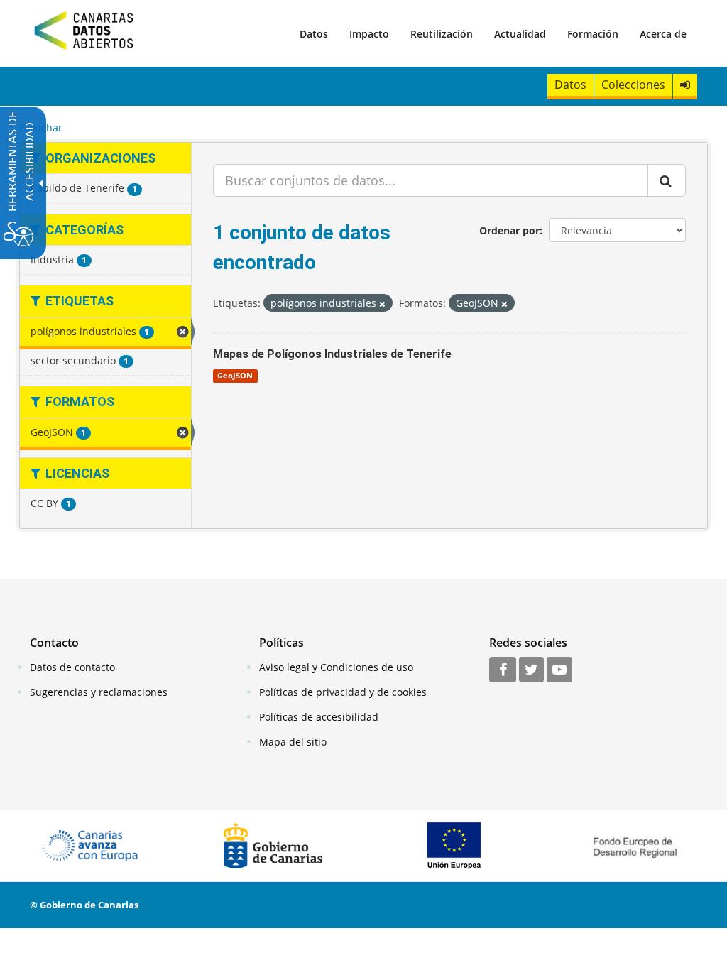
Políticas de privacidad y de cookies (343, 692)
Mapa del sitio (293, 741)
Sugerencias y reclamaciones (99, 692)
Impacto (369, 33)
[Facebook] (502, 670)
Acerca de (663, 33)
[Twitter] (531, 670)
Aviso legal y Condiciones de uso (336, 667)
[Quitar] (382, 303)
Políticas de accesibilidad (318, 717)
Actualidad (520, 33)
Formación (592, 33)
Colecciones (633, 84)
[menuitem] (314, 33)
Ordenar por (509, 230)
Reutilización (441, 33)
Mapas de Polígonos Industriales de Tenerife (332, 354)
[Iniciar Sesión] (685, 85)
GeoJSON (235, 376)
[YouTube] (559, 670)
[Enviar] (666, 180)
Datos (314, 33)
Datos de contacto (72, 667)
